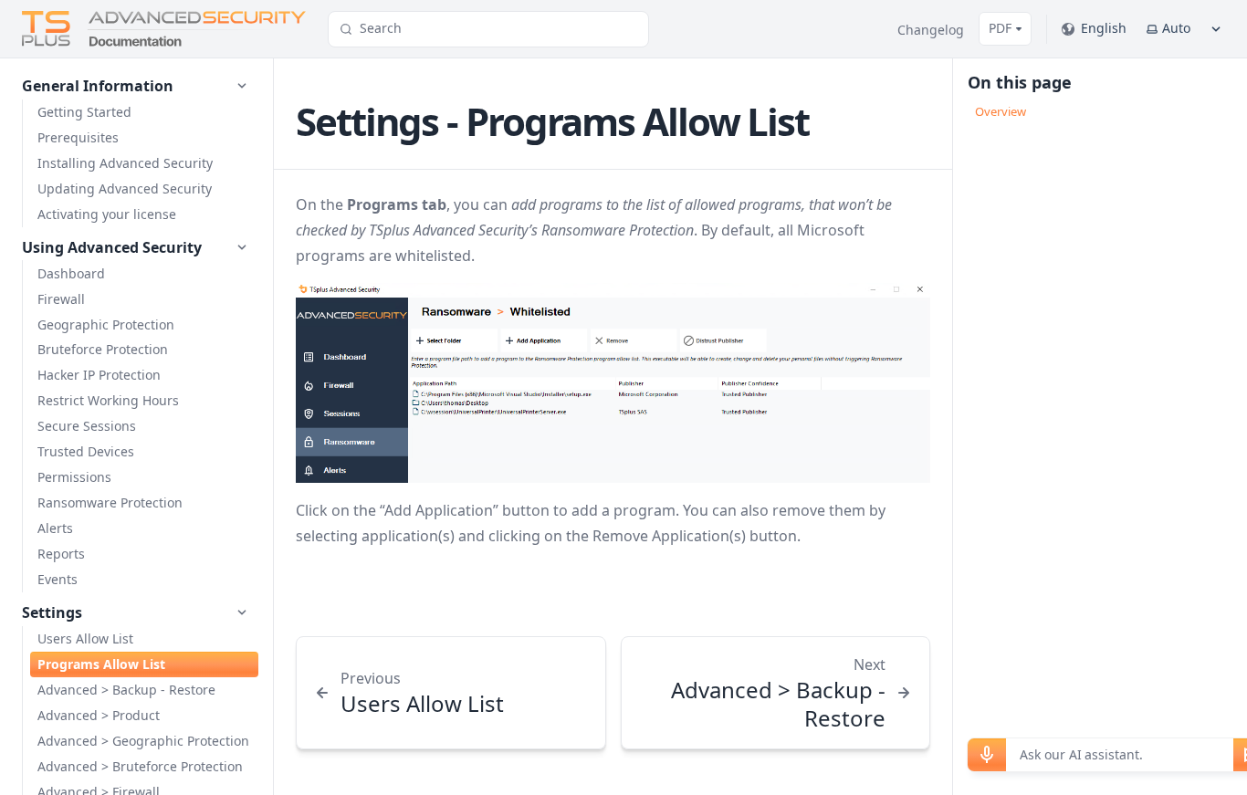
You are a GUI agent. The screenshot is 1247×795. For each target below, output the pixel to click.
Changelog (930, 29)
